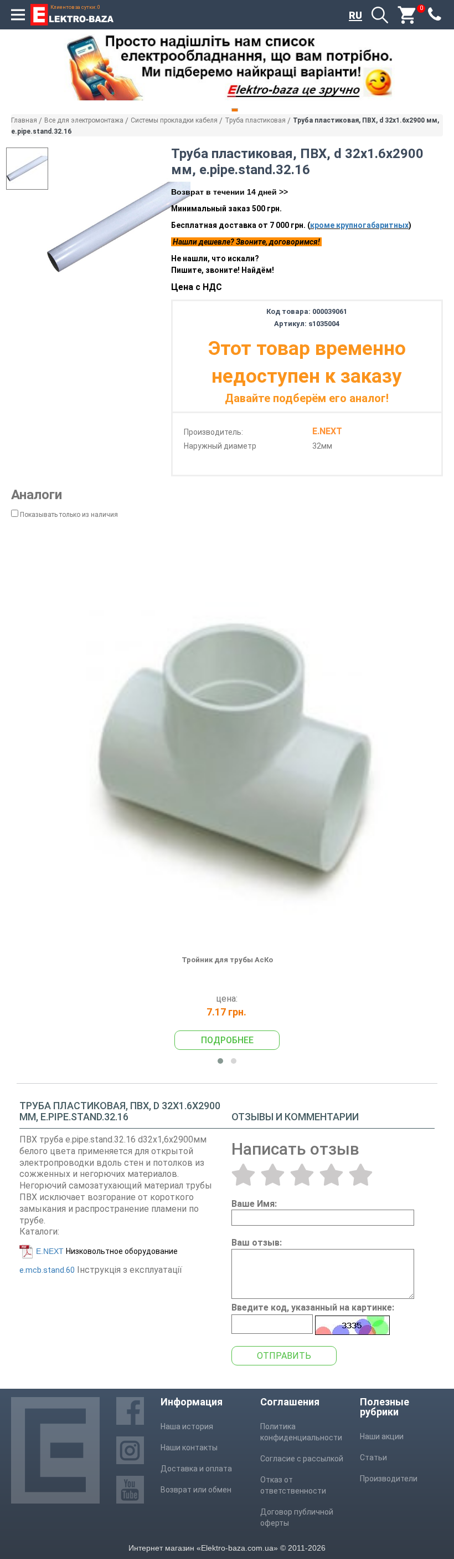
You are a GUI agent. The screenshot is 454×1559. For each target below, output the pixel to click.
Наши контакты (189, 1447)
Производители (388, 1478)
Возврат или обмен (196, 1489)
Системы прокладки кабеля (174, 120)
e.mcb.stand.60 (47, 1270)
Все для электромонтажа (83, 120)
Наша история (187, 1426)
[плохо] (273, 1175)
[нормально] (302, 1175)
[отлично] (361, 1175)
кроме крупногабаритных (359, 225)
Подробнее (227, 1040)
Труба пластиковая (255, 120)
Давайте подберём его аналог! (307, 398)
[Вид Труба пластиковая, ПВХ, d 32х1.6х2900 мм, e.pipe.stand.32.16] (27, 169)
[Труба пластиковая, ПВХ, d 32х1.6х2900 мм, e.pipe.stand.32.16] (118, 227)
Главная (24, 120)
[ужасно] (243, 1175)
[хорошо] (331, 1175)
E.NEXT (50, 1251)
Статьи (373, 1457)
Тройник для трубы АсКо (227, 960)
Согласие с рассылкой (301, 1458)
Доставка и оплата (196, 1468)
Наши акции (382, 1436)
